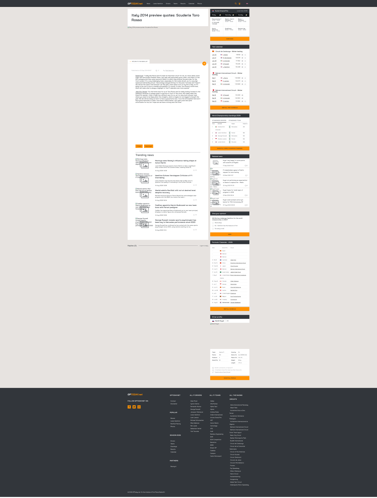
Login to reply (204, 245)
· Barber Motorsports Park (238, 438)
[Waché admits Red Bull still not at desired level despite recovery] (144, 190)
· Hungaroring (234, 479)
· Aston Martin (214, 423)
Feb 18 (214, 95)
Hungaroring (234, 299)
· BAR (211, 437)
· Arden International (216, 415)
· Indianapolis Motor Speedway (239, 485)
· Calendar (173, 452)
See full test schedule (230, 107)
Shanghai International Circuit (238, 263)
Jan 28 (214, 61)
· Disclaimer (173, 404)
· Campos (212, 453)
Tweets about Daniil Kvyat (222, 372)
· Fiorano (232, 465)
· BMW (212, 445)
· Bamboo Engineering (216, 434)
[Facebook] (129, 406)
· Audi (211, 431)
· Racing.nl (173, 466)
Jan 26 (214, 54)
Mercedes (234, 127)
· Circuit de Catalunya (236, 443)
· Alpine (212, 409)
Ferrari (233, 133)
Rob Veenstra (170, 70)
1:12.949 (214, 24)
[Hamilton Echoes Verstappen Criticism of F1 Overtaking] (144, 175)
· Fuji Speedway (234, 468)
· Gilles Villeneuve (235, 471)
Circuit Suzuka (234, 266)
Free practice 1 (216, 19)
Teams (175, 3)
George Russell (222, 136)
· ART (211, 420)
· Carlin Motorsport (216, 456)
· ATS (211, 428)
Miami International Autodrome (238, 275)
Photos (199, 3)
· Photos (172, 426)
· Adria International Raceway (239, 405)
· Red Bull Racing (175, 424)
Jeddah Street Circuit (236, 272)
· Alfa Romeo (214, 404)
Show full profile (230, 378)
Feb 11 (213, 78)
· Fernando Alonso (195, 406)
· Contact (173, 401)
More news (229, 39)
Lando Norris (221, 142)
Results (183, 3)
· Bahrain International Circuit (239, 427)
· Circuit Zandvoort (235, 457)
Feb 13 (214, 84)
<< (139, 61)
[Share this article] (204, 64)
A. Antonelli (215, 22)
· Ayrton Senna (194, 404)
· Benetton (213, 442)
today (135, 3)
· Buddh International (236, 441)
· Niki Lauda (193, 426)
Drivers (168, 3)
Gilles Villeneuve (234, 281)
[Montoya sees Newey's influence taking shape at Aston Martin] (144, 161)
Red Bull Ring (234, 290)
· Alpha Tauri (213, 406)
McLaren (234, 142)
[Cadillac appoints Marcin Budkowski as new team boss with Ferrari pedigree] (144, 206)
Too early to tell (219, 228)
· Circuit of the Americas (237, 452)
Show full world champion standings (229, 148)
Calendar (191, 3)
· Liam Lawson (194, 417)
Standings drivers (219, 120)
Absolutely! (218, 222)
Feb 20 (214, 101)
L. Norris (225, 78)
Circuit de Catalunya (223, 51)
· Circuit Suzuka (234, 454)
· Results (173, 449)
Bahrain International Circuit (225, 73)
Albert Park (233, 260)
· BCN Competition (215, 439)
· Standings (173, 446)
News (148, 3)
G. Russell (226, 64)
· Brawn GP (213, 448)
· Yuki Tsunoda (194, 431)
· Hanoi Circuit (234, 474)
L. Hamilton (226, 67)
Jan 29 (214, 64)
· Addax (212, 401)
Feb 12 (214, 81)
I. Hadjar (225, 54)
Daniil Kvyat (139, 76)
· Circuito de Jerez (235, 460)
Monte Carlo (234, 284)
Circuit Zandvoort (236, 302)
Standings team (235, 120)
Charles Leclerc (222, 139)
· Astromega (213, 426)
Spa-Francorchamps (236, 296)
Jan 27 (214, 58)
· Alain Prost (193, 401)
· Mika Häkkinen (194, 423)
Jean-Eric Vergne (141, 92)
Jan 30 (214, 67)
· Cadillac (212, 450)
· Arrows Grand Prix (216, 417)
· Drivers (172, 441)
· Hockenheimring (235, 476)
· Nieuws (172, 418)
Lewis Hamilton (158, 3)
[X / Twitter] (134, 406)
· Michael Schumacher (197, 420)
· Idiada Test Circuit (236, 482)
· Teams (172, 444)
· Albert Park (233, 408)
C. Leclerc (226, 81)
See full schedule (230, 309)
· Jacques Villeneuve (196, 412)
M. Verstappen (227, 58)
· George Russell (195, 409)
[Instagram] (139, 406)
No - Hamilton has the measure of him (226, 225)
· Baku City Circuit (235, 435)
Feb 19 (214, 98)
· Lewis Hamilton (175, 421)
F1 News (139, 146)
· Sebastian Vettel (195, 428)
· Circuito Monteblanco (237, 463)
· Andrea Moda (214, 412)
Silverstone (233, 293)
